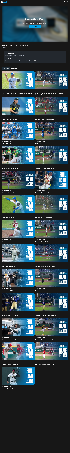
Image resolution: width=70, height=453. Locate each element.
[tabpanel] (35, 230)
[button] (64, 2)
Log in (41, 29)
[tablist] (10, 68)
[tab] (6, 68)
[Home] (5, 2)
